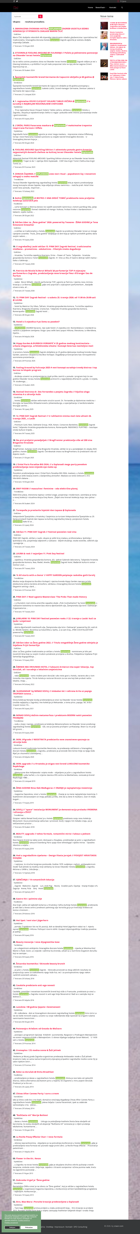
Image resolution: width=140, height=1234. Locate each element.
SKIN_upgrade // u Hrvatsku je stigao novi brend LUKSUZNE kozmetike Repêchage (51, 765)
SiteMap (49, 1227)
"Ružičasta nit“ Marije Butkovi (32, 1115)
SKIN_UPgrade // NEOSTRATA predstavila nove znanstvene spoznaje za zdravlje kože (51, 740)
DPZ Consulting (80, 1227)
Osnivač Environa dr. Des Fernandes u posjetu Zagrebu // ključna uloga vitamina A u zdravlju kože (51, 393)
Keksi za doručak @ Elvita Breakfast (35, 1071)
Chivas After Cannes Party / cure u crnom (37, 1093)
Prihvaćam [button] (29, 1227)
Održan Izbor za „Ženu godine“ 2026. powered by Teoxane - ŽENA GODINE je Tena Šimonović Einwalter (55, 223)
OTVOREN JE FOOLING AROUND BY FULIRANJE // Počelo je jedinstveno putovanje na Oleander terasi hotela (55, 54)
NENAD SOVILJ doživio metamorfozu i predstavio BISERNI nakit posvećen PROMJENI (52, 716)
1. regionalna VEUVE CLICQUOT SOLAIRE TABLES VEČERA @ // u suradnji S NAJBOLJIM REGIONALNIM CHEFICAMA (51, 102)
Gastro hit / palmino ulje (29, 898)
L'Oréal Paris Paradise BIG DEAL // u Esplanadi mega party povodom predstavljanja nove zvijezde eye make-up (50, 465)
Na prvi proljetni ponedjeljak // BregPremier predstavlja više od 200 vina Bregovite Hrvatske (52, 441)
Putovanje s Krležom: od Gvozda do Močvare (39, 1028)
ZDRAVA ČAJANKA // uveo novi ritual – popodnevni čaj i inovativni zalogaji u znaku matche (54, 175)
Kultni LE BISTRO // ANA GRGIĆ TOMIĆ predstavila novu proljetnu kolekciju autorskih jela (53, 199)
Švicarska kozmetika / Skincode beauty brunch (40, 963)
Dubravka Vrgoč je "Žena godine (33, 1180)
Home (90, 7)
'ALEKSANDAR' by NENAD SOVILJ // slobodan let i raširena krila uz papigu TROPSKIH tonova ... (52, 692)
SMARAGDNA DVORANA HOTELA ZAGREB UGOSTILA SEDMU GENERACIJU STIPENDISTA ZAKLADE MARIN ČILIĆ (51, 30)
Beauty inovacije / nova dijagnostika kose (38, 942)
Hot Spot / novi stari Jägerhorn (32, 920)
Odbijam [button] (12, 1227)
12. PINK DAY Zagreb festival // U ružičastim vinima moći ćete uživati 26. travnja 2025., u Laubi (52, 417)
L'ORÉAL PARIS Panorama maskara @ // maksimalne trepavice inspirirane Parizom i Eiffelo (52, 126)
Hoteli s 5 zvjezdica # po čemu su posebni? (38, 321)
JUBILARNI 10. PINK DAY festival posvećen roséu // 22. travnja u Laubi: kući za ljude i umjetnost (54, 619)
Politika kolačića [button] (24, 1220)
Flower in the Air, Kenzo (28, 1158)
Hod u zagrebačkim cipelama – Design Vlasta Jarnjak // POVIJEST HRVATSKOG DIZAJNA (55, 856)
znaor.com (118, 1226)
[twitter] (17, 1)
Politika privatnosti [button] (11, 1223)
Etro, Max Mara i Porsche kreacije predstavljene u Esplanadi (48, 1201)
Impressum (59, 1227)
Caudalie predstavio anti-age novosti (35, 985)
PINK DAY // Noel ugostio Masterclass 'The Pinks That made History (51, 596)
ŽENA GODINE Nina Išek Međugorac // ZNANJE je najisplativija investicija (54, 788)
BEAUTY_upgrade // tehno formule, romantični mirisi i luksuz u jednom (53, 833)
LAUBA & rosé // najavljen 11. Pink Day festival (40, 553)
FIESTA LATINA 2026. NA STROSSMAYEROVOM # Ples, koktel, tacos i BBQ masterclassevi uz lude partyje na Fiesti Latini (118, 64)
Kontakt (112, 7)
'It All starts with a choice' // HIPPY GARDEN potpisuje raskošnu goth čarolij (56, 575)
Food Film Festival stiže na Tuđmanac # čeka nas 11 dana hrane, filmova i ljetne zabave (118, 76)
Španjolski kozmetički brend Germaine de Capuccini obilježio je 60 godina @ (53, 78)
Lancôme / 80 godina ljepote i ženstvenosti (38, 1007)
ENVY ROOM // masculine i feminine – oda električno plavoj (47, 488)
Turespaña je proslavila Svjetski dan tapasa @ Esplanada (46, 510)
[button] (121, 1)
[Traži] (40, 16)
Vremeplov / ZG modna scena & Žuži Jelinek (38, 1050)
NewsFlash (100, 7)
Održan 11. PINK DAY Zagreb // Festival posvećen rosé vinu (46, 531)
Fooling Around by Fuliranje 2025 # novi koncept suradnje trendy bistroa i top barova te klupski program (55, 368)
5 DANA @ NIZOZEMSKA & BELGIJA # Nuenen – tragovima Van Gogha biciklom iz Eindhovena (118, 25)
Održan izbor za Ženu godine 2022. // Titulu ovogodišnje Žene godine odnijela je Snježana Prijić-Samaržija (55, 644)
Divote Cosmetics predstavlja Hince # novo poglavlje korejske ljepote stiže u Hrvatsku (118, 36)
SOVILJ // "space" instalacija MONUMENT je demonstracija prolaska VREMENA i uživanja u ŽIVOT (55, 811)
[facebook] (14, 1)
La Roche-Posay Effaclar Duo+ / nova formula (39, 1136)
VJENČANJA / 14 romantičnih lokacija (35, 879)
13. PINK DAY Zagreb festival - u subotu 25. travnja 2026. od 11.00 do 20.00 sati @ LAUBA (54, 298)
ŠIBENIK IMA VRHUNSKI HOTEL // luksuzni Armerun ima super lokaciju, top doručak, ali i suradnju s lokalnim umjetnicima (53, 668)
